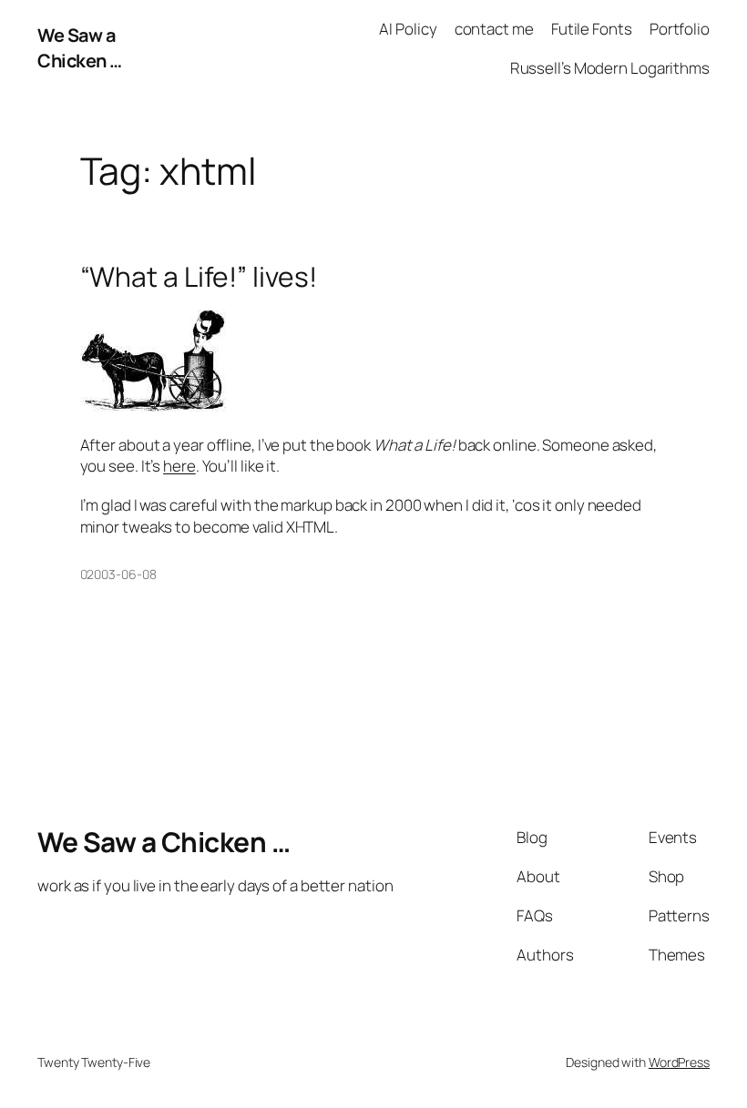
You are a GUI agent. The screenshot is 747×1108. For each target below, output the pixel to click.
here (179, 465)
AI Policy (407, 28)
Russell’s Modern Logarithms (610, 67)
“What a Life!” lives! (198, 276)
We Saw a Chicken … (79, 48)
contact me (494, 28)
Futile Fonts (591, 28)
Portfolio (680, 28)
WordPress (679, 1062)
